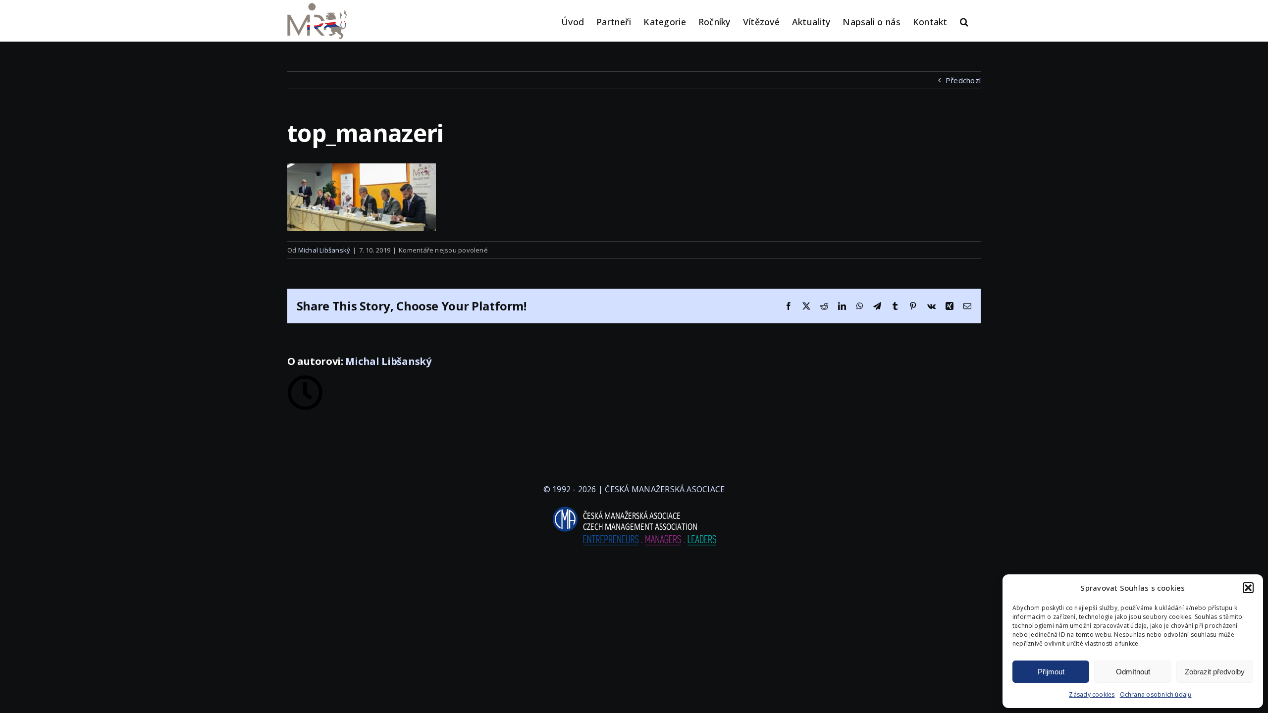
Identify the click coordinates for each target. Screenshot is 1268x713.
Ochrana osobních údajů (1156, 694)
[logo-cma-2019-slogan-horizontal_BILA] (634, 507)
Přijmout (1051, 671)
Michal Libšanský (324, 250)
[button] (1248, 588)
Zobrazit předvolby (1215, 671)
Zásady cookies (1091, 694)
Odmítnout (1133, 671)
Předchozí (963, 80)
